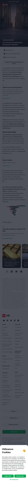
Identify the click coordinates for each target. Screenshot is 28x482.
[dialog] (14, 463)
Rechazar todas (20, 476)
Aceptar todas (7, 476)
